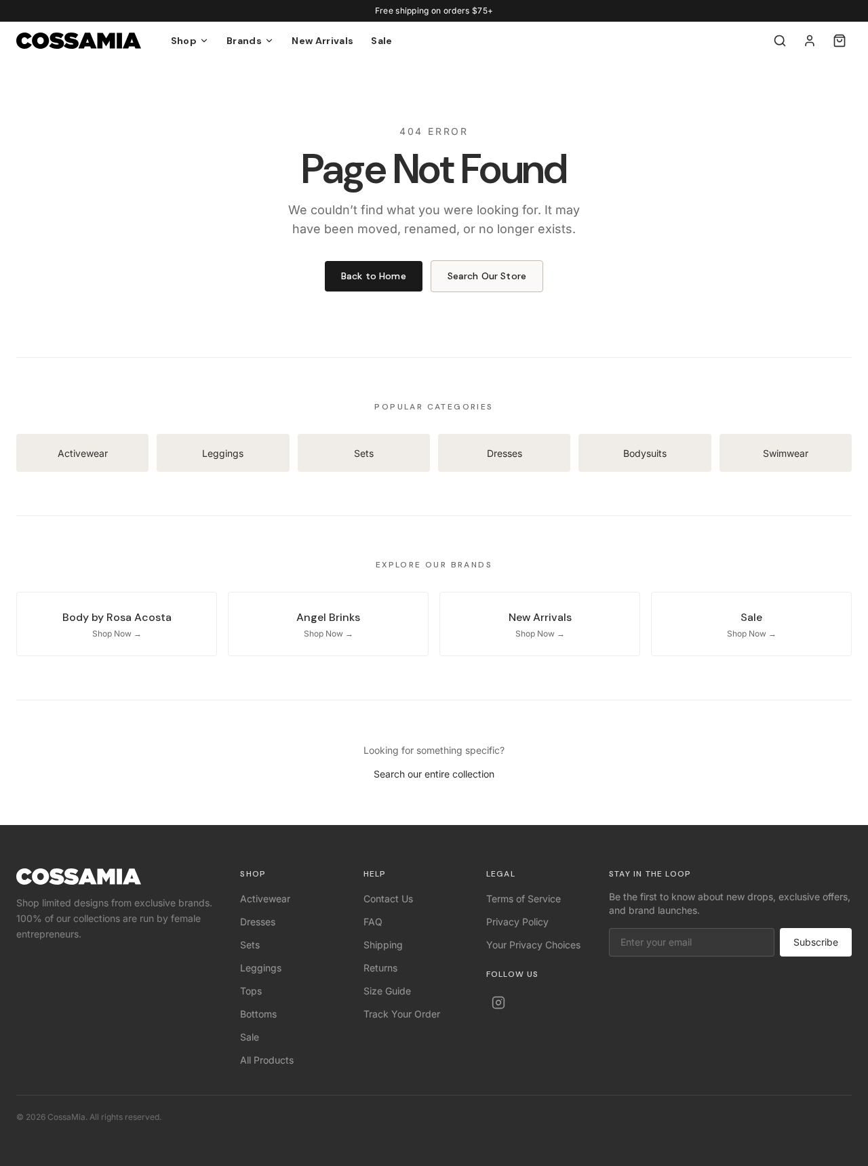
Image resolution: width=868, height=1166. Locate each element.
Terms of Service (523, 898)
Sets (250, 944)
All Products (267, 1060)
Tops (251, 991)
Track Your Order (401, 1014)
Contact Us (388, 898)
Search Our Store (487, 276)
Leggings (260, 967)
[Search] (780, 40)
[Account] (809, 40)
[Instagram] (498, 1002)
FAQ (372, 921)
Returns (380, 967)
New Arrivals (322, 41)
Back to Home (373, 276)
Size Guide (387, 991)
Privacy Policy (517, 921)
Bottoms (258, 1014)
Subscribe (815, 942)
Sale (381, 41)
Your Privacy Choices (533, 944)
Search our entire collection (434, 774)
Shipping (383, 944)
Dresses (257, 921)
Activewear (265, 898)
